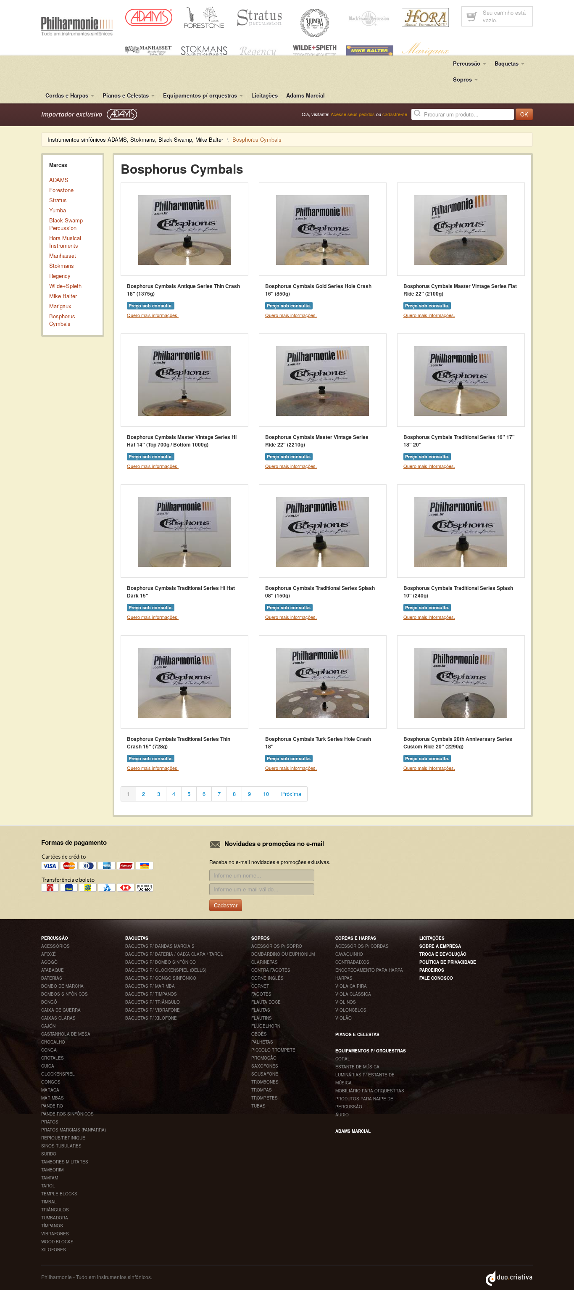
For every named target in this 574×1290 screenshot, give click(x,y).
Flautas (260, 1010)
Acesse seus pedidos (353, 114)
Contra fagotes (270, 970)
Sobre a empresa (440, 946)
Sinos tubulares (61, 1146)
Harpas (344, 978)
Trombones (265, 1082)
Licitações (264, 95)
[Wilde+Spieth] (314, 50)
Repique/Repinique (63, 1138)
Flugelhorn (265, 1026)
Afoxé (48, 954)
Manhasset (62, 255)
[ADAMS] (148, 17)
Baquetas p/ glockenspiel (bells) (165, 970)
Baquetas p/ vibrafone (152, 1010)
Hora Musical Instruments (65, 241)
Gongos (51, 1082)
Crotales (52, 1058)
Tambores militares (64, 1162)
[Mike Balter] (369, 50)
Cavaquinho (349, 954)
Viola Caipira (351, 986)
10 (266, 794)
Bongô (49, 1002)
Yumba (57, 210)
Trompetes (264, 1098)
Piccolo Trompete (273, 1050)
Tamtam (49, 1178)
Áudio (342, 1115)
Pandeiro (52, 1106)
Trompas (261, 1090)
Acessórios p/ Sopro (276, 946)
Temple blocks (59, 1194)
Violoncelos (350, 1010)
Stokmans (61, 266)
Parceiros (431, 970)
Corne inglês (267, 978)
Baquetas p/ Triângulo (152, 1002)
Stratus (58, 200)
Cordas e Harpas (355, 938)
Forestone (61, 190)
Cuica (47, 1066)
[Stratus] (259, 17)
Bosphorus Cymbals (62, 320)
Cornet (260, 986)
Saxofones (264, 1066)
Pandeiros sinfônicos (67, 1114)
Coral (342, 1059)
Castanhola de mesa (65, 1034)
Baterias (51, 978)
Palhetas (262, 1042)
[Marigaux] (425, 50)
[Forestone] (204, 17)
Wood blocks (57, 1242)
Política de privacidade (447, 962)
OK (524, 114)
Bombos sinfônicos (64, 994)
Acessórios (55, 946)
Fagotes (261, 994)
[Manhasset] (148, 50)
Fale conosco (436, 978)
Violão (343, 1018)
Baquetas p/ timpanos (151, 994)
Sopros (260, 938)
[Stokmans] (204, 50)
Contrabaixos (352, 962)
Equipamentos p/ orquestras (370, 1051)
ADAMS (58, 180)
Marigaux (60, 306)
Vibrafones (55, 1234)
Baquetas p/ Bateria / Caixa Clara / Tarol (174, 954)
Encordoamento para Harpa (369, 970)
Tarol (48, 1186)
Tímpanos (52, 1226)
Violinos (345, 1002)
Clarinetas (264, 962)
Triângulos (55, 1210)
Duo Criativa (509, 1278)
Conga (49, 1050)
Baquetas (136, 938)
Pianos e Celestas (357, 1034)
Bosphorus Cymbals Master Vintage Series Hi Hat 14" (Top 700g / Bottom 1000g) (182, 440)
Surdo (48, 1154)
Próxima (291, 794)
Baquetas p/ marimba (150, 986)
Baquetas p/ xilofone (151, 1018)
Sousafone (264, 1074)
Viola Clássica (353, 994)
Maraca (50, 1090)
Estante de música (357, 1067)
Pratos (49, 1122)
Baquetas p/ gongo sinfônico (160, 978)
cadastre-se (394, 114)
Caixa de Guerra (61, 1010)
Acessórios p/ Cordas (362, 946)
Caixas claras (58, 1018)
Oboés (259, 1034)
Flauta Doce (266, 1002)
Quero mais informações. (153, 315)
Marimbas (52, 1098)
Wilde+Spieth (65, 286)
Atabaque (52, 970)
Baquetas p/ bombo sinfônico (160, 962)
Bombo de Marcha (62, 986)
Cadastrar (225, 905)
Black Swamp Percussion (66, 224)
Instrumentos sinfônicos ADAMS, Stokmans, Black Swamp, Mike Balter (135, 139)
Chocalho (53, 1042)
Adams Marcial (305, 95)
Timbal (49, 1202)
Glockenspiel (58, 1074)
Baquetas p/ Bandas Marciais (160, 946)
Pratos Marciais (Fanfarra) (73, 1130)
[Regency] (259, 51)
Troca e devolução (442, 954)
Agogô (49, 962)
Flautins (261, 1018)
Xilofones (53, 1250)
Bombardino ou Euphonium (283, 954)
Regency (60, 276)
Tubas (258, 1106)
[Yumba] (314, 22)
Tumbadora (54, 1218)
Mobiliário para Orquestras (369, 1091)
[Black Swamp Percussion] (369, 17)
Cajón (48, 1026)
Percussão (54, 938)
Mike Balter (63, 296)
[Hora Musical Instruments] (425, 17)
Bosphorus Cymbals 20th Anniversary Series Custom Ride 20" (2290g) (457, 742)
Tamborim (52, 1170)
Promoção (263, 1058)
